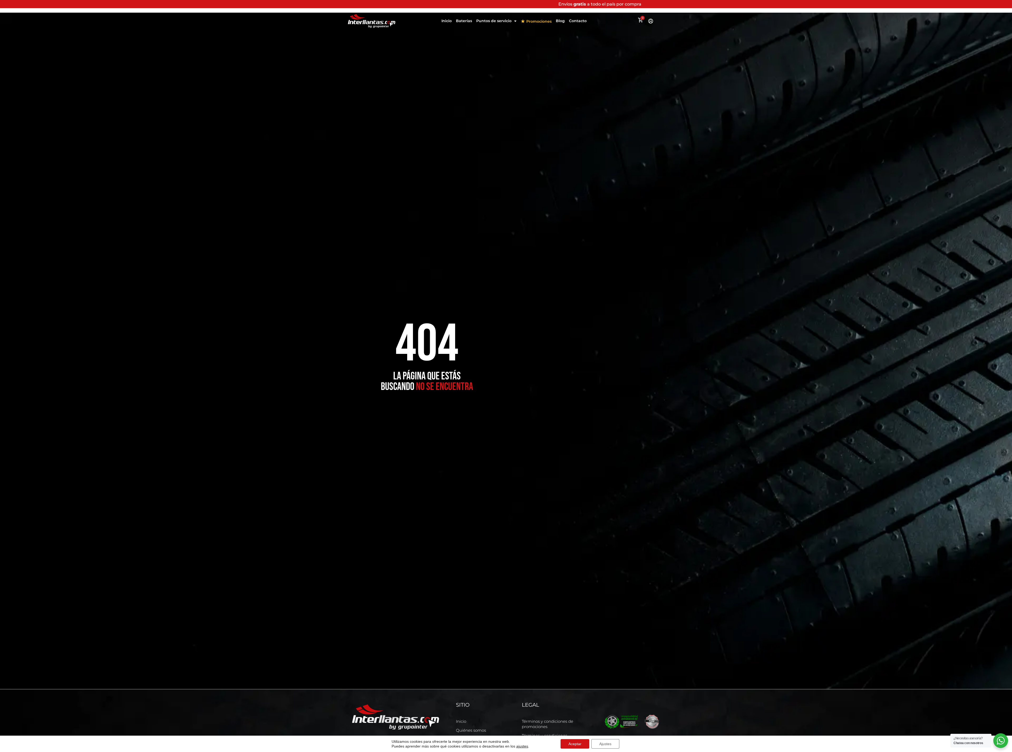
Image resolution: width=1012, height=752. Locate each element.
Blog (560, 20)
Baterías (464, 20)
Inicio (446, 20)
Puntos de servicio (494, 20)
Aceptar (574, 744)
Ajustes (605, 744)
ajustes (522, 746)
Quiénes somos (471, 730)
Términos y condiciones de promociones (547, 724)
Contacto (578, 20)
